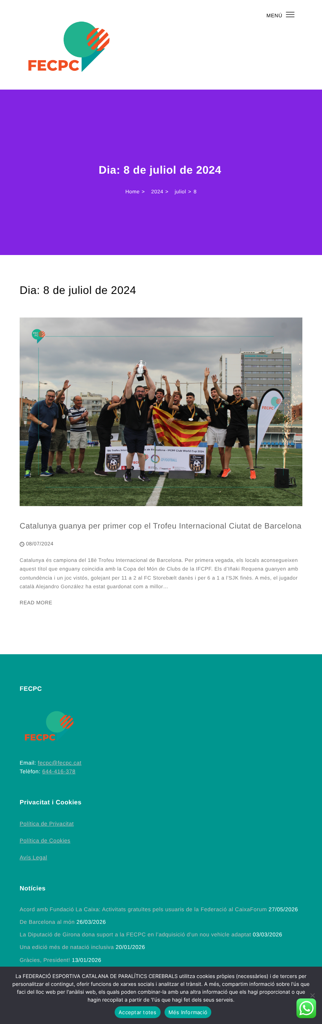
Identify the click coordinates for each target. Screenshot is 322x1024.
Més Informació (188, 1012)
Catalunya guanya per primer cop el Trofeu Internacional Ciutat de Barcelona (161, 526)
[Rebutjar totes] (312, 995)
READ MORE (36, 603)
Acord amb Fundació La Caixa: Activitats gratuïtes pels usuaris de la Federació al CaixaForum (143, 909)
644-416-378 (58, 771)
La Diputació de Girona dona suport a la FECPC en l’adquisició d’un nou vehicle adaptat (135, 934)
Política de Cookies (45, 840)
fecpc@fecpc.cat (59, 763)
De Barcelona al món (47, 922)
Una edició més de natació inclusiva (67, 947)
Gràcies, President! (45, 960)
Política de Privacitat (47, 823)
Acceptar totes (138, 1012)
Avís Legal (33, 857)
